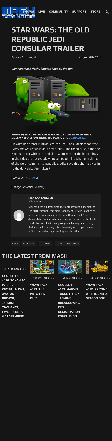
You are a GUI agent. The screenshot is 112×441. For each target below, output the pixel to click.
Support (79, 11)
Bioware (15, 243)
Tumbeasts (77, 137)
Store (95, 11)
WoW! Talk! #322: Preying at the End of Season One (97, 291)
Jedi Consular (46, 243)
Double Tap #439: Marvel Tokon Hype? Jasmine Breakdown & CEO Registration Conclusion (69, 300)
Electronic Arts (29, 243)
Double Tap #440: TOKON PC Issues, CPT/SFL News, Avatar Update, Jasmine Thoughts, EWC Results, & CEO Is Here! (13, 296)
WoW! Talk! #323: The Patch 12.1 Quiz (39, 291)
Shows (28, 11)
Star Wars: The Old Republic (68, 243)
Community (58, 11)
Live (41, 11)
